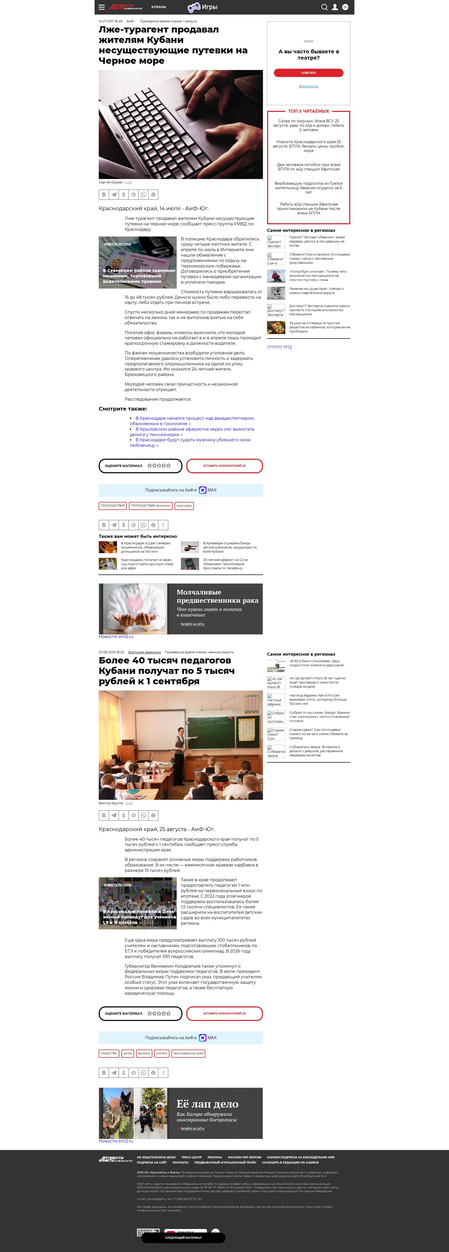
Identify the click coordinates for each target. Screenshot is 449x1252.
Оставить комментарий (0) (224, 466)
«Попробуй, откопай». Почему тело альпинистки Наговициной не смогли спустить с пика (318, 276)
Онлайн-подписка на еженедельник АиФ (301, 1157)
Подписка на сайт (152, 1162)
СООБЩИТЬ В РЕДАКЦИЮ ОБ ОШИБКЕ (290, 1162)
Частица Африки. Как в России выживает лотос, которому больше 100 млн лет (318, 699)
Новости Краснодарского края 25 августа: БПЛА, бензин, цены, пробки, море (309, 146)
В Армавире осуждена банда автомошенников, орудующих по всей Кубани (230, 547)
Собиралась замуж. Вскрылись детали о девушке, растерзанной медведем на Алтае (316, 751)
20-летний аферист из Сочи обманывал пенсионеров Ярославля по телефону (225, 564)
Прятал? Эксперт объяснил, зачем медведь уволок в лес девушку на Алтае (317, 241)
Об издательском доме (156, 1157)
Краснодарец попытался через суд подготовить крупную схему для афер (147, 564)
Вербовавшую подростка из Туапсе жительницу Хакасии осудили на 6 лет (309, 188)
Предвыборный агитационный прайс (225, 1162)
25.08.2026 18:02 (111, 652)
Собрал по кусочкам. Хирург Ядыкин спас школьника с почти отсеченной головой (319, 717)
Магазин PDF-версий (244, 1157)
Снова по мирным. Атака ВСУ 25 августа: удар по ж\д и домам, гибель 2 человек (308, 125)
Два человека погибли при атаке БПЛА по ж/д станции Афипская (309, 167)
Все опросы (308, 86)
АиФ (128, 182)
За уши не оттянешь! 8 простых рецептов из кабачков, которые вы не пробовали (319, 327)
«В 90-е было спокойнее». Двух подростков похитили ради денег (316, 663)
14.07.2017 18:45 (110, 21)
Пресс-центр (192, 1157)
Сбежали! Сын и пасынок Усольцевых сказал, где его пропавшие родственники (319, 258)
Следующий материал (183, 1238)
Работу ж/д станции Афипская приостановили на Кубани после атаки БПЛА (308, 208)
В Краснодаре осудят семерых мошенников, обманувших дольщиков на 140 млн (145, 547)
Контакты (180, 1162)
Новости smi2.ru (116, 636)
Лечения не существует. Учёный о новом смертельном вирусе (316, 291)
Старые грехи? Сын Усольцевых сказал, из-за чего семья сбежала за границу (318, 734)
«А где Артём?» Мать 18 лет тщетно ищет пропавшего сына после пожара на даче (317, 682)
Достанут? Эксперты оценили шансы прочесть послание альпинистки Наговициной (319, 310)
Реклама (215, 1157)
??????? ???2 (279, 347)
